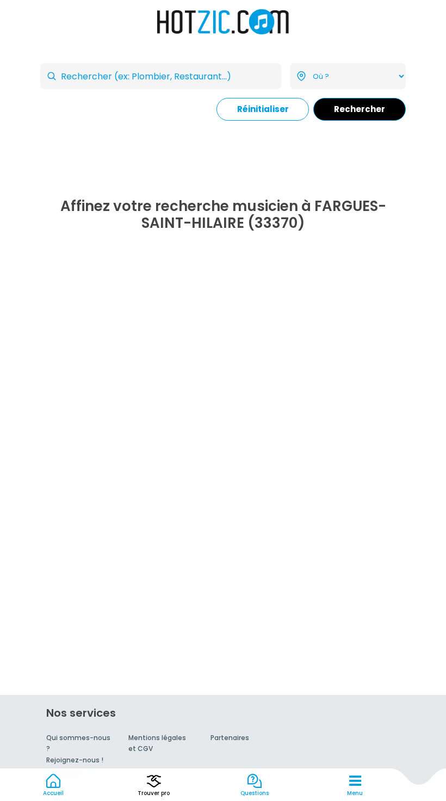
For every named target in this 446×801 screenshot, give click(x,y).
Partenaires (229, 737)
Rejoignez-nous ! (74, 760)
